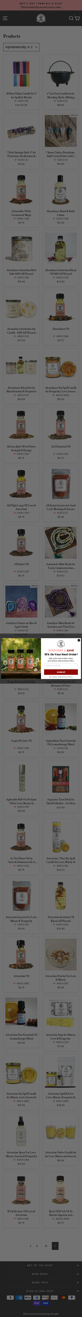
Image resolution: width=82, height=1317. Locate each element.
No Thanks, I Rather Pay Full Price (60, 677)
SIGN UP (61, 672)
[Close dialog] (79, 640)
